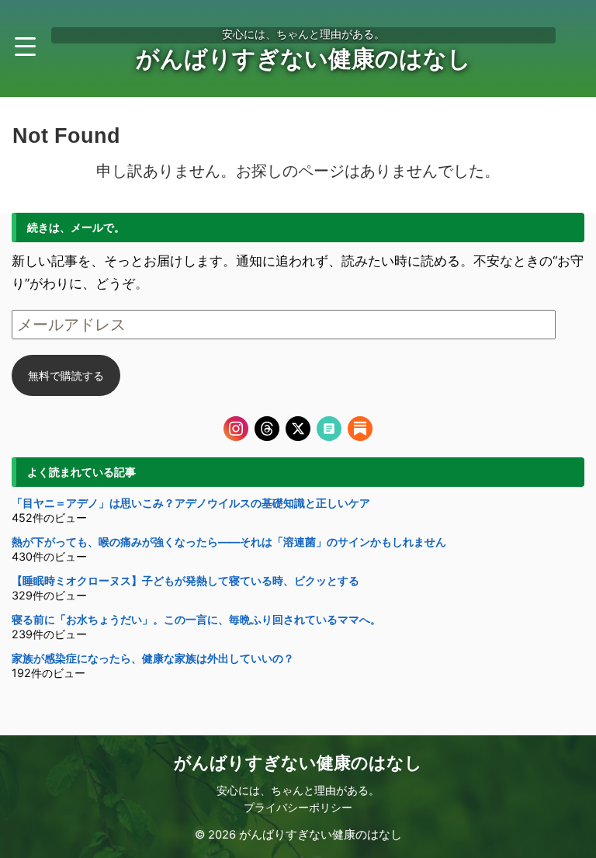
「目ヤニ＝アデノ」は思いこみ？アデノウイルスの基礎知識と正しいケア (191, 502)
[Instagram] (236, 428)
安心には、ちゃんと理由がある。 (298, 790)
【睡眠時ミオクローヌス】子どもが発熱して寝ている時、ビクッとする (185, 580)
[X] (298, 428)
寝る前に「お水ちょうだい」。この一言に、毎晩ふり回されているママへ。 (196, 619)
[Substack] (360, 428)
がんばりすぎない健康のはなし (303, 58)
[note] (329, 428)
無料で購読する (66, 375)
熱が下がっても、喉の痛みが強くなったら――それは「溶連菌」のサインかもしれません (229, 541)
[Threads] (267, 428)
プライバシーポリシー (298, 807)
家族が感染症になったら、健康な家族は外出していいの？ (153, 658)
